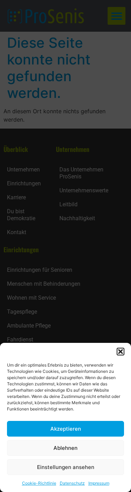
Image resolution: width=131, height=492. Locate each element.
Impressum (98, 483)
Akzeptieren (65, 428)
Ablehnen (65, 448)
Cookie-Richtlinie (39, 483)
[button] (120, 351)
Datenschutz (72, 483)
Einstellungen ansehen (65, 467)
